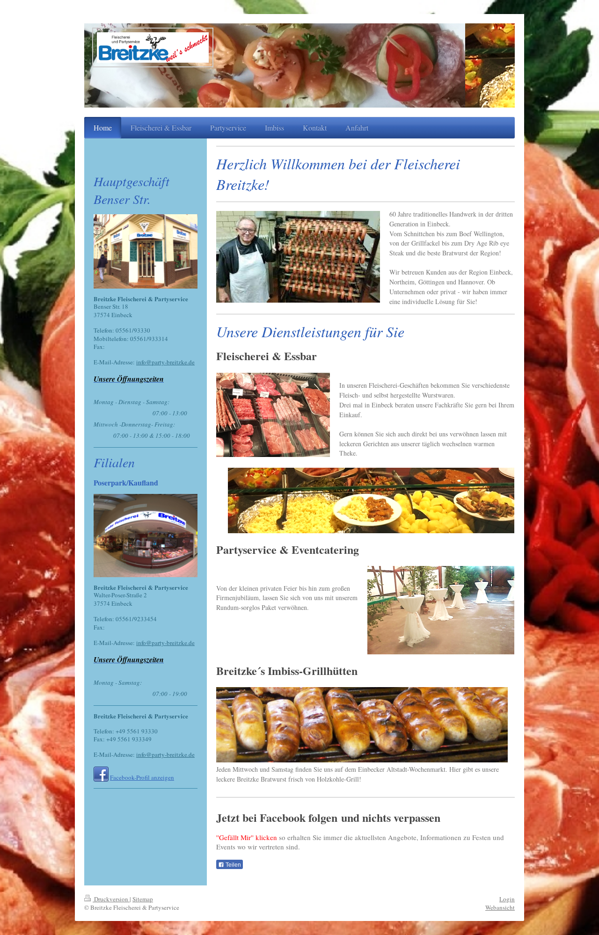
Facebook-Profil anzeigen (142, 777)
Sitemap (142, 899)
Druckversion (111, 899)
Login (507, 899)
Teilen (232, 865)
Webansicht (500, 907)
